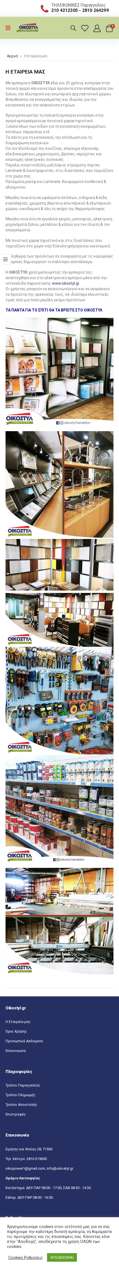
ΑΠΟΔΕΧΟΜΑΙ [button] (62, 1257)
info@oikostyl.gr (60, 1168)
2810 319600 (37, 1159)
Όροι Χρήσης (16, 1031)
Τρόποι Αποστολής (21, 1105)
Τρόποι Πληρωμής (20, 1095)
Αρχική (12, 56)
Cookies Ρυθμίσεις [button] (25, 1257)
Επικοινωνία (16, 1051)
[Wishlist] (85, 28)
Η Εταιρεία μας (18, 1022)
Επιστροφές (16, 1114)
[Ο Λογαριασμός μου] (97, 28)
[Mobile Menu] (10, 28)
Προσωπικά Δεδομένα (24, 1041)
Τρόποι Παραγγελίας (23, 1085)
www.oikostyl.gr (65, 283)
